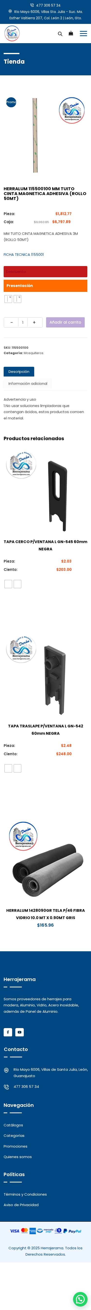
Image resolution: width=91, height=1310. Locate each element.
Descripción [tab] (18, 371)
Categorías (14, 1135)
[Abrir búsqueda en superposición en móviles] (60, 33)
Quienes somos (18, 1156)
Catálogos (13, 1125)
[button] (80, 1299)
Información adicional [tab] (27, 383)
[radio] (8, 299)
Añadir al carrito (65, 322)
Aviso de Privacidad (21, 1204)
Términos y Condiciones (25, 1194)
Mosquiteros (33, 353)
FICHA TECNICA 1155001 (24, 254)
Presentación (20, 285)
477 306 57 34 (48, 5)
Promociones (15, 1146)
